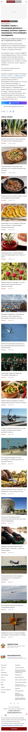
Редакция (17, 688)
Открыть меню (2, 2)
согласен (14, 729)
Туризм (2, 687)
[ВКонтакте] (4, 111)
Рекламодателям (19, 690)
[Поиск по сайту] (26, 2)
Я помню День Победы (20, 682)
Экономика (3, 672)
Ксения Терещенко (5, 23)
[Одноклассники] (7, 111)
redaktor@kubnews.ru (14, 713)
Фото (2, 682)
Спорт (2, 677)
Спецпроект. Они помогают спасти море (20, 685)
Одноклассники (14, 703)
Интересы (3, 692)
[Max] (13, 111)
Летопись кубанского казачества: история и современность (20, 671)
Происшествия (5, 21)
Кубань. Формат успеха (21, 679)
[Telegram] (10, 111)
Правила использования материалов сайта (19, 694)
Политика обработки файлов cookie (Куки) (20, 699)
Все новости (4, 665)
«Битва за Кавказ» (19, 667)
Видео (2, 684)
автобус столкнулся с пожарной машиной (13, 75)
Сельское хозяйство (6, 689)
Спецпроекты (18, 674)
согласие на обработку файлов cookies (12, 725)
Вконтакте (11, 703)
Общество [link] (3, 320)
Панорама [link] (3, 143)
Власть (2, 670)
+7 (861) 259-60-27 (14, 711)
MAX (23, 106)
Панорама (17, 665)
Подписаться (15, 103)
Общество (3, 667)
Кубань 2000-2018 (19, 677)
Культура (3, 679)
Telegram (17, 703)
